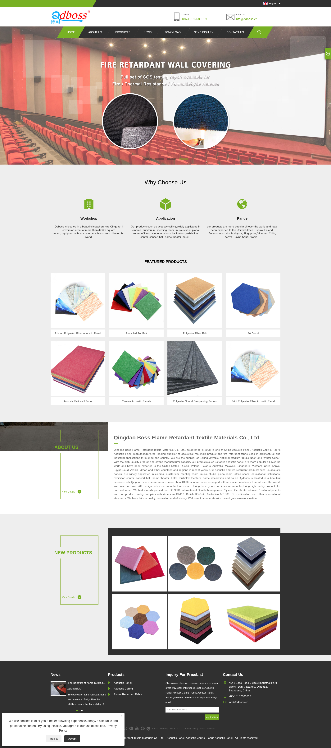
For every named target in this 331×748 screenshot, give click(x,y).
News (148, 32)
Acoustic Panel (123, 682)
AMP (202, 728)
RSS (172, 728)
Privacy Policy (191, 728)
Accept (72, 738)
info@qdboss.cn (246, 19)
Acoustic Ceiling (123, 688)
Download (173, 32)
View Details (71, 491)
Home (71, 32)
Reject (54, 738)
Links (155, 728)
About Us (95, 32)
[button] (147, 159)
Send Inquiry (203, 32)
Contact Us (235, 32)
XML (179, 728)
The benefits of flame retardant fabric (86, 683)
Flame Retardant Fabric (128, 694)
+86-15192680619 (194, 19)
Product (211, 728)
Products (122, 32)
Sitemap (164, 728)
